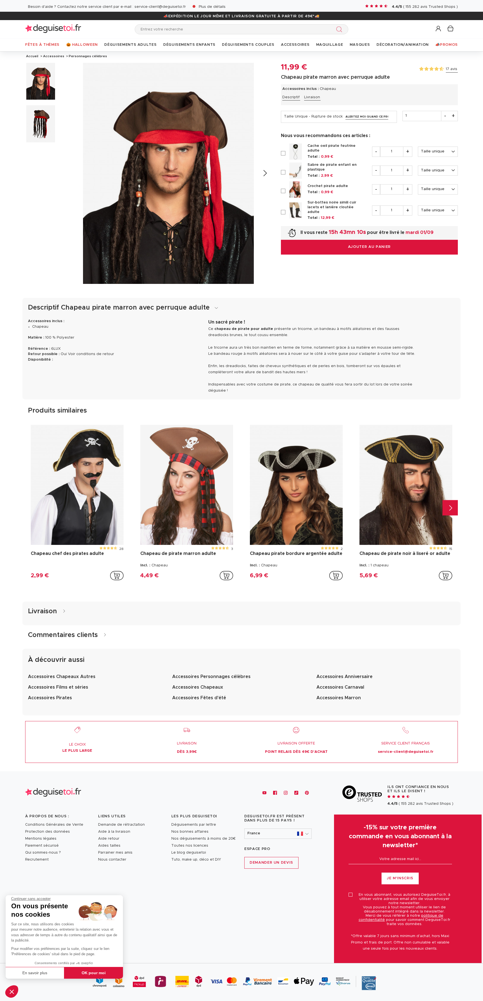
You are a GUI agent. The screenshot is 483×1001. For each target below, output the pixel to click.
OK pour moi (94, 973)
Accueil (32, 56)
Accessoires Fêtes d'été (199, 698)
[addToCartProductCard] (117, 576)
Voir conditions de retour (91, 354)
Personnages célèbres (87, 56)
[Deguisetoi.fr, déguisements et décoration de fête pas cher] (53, 29)
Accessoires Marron (338, 698)
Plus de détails (212, 7)
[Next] (265, 173)
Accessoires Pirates (50, 698)
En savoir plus (34, 973)
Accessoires (53, 56)
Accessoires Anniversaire (344, 676)
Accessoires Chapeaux (197, 687)
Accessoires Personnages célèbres (211, 676)
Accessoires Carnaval (340, 687)
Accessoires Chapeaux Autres (61, 676)
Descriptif (291, 97)
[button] (11, 991)
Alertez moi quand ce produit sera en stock (367, 116)
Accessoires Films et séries (58, 687)
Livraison (312, 97)
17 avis (451, 69)
